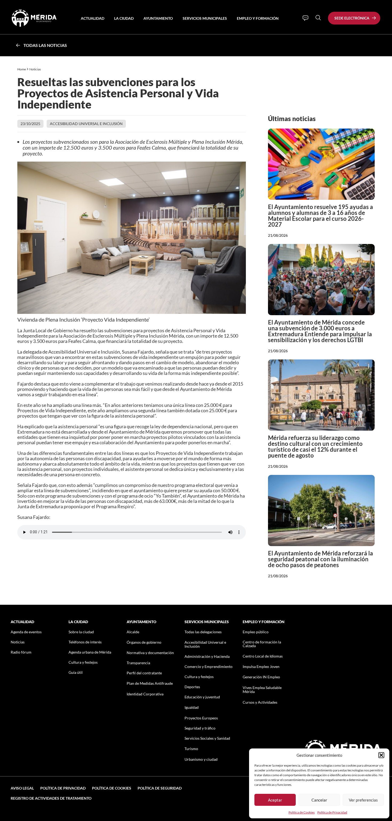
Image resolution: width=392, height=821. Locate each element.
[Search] (318, 17)
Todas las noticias (45, 45)
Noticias (35, 69)
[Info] (305, 18)
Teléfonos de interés (85, 642)
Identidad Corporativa (145, 694)
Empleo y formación (258, 18)
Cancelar (319, 800)
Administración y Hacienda (207, 656)
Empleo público (256, 632)
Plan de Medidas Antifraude (150, 683)
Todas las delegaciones (203, 632)
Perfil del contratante (144, 673)
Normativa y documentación (150, 652)
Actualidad (92, 18)
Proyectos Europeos (201, 718)
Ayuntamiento (158, 18)
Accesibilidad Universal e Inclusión (86, 123)
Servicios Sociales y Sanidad (207, 738)
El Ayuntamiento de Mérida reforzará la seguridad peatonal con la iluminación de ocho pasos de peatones (320, 559)
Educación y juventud (202, 697)
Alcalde (133, 632)
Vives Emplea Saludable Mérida (262, 689)
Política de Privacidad (332, 812)
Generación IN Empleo (261, 677)
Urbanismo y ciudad (201, 759)
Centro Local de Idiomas (263, 656)
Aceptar (275, 800)
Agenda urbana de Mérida (90, 652)
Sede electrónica (351, 18)
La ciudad (124, 18)
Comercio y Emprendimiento (209, 666)
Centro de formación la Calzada (262, 644)
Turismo (191, 748)
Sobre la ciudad (81, 632)
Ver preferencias (363, 800)
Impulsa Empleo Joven (261, 666)
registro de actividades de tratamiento (51, 798)
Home (21, 69)
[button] (381, 755)
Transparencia (138, 662)
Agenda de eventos (26, 632)
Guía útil (76, 672)
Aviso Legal (22, 788)
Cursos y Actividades (260, 702)
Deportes (192, 686)
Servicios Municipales (205, 18)
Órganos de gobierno (144, 642)
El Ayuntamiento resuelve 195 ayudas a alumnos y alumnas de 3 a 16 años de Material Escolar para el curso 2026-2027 (320, 215)
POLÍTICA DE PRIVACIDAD (63, 788)
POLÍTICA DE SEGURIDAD (160, 788)
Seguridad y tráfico (200, 728)
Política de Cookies (302, 812)
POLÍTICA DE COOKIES (111, 788)
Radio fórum (21, 652)
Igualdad (192, 707)
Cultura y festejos (83, 662)
